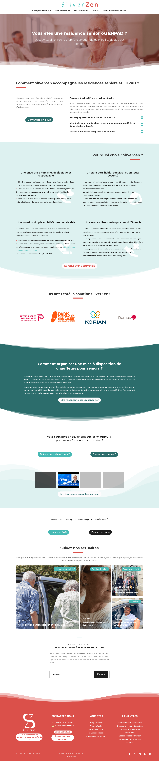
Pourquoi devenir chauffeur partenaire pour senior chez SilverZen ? (127, 622)
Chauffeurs (135, 601)
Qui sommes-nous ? (104, 454)
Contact (95, 10)
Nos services (61, 10)
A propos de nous (40, 10)
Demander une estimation (115, 10)
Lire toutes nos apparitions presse (79, 494)
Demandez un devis (39, 119)
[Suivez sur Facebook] (130, 754)
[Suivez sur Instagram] (140, 754)
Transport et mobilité (65, 569)
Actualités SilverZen (99, 569)
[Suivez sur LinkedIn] (145, 754)
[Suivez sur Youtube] (150, 754)
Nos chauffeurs (81, 10)
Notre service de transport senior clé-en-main (41, 624)
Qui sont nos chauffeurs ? (55, 454)
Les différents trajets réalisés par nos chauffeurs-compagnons (126, 590)
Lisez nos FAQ (58, 532)
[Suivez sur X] (135, 754)
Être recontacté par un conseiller (79, 400)
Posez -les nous (100, 532)
